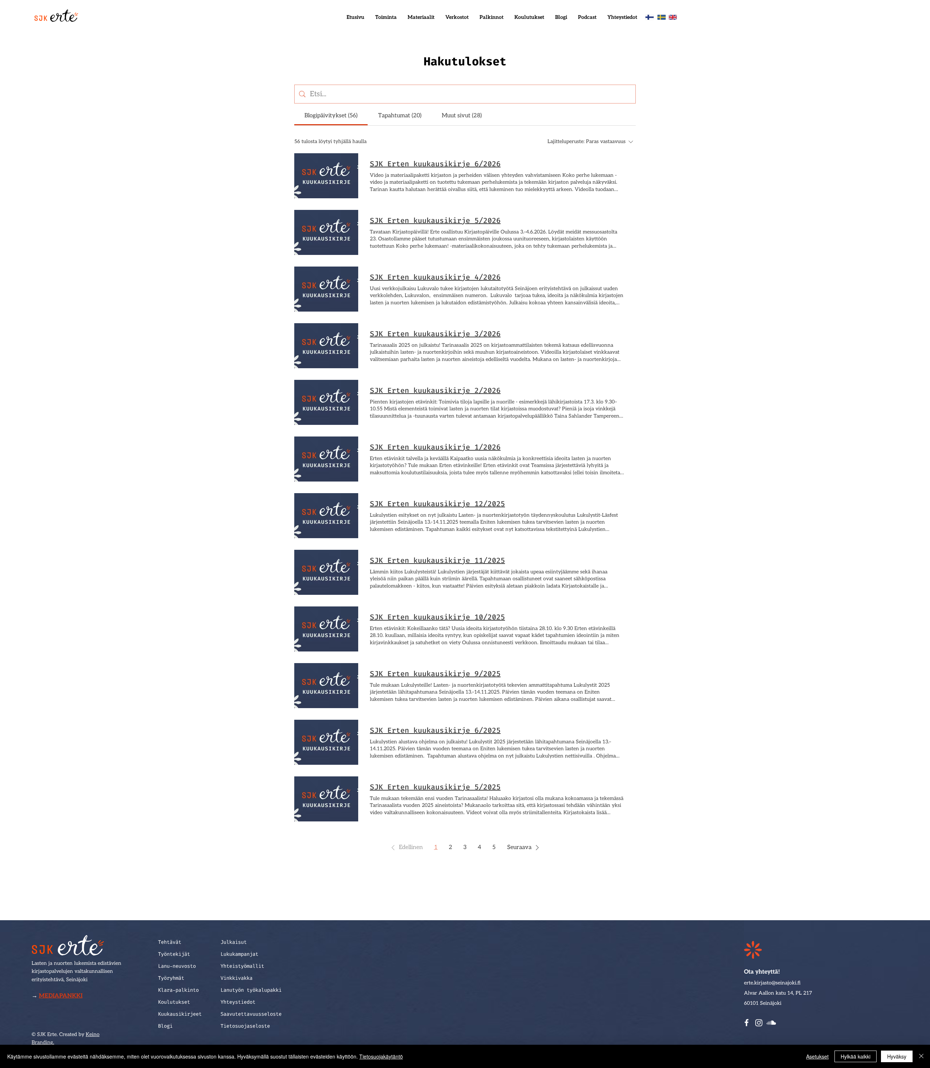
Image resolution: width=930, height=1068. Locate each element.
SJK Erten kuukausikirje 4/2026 (435, 277)
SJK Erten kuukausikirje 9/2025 (435, 673)
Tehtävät (169, 942)
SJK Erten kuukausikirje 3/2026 (435, 333)
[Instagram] (759, 1022)
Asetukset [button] (817, 1056)
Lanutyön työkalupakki (251, 990)
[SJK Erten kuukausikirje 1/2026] (326, 459)
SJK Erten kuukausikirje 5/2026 (435, 220)
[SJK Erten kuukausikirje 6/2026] (326, 175)
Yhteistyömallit (242, 966)
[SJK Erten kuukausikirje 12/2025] (326, 515)
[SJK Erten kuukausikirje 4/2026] (326, 289)
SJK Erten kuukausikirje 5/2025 (435, 787)
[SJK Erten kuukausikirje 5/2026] (326, 232)
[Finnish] (649, 17)
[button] (386, 17)
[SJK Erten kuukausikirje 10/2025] (326, 628)
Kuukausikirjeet (180, 1014)
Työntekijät (174, 954)
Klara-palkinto (178, 990)
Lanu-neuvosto (177, 966)
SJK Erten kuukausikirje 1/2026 (435, 447)
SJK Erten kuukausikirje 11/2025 (437, 560)
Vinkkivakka (236, 978)
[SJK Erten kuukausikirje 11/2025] (326, 572)
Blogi (165, 1026)
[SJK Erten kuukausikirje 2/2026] (326, 402)
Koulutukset (174, 1002)
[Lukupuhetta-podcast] (771, 1022)
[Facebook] (746, 1022)
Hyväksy (896, 1056)
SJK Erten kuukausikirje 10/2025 (437, 617)
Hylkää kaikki (855, 1056)
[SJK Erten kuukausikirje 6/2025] (326, 742)
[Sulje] (921, 1056)
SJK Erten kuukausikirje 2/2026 (435, 390)
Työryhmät (171, 978)
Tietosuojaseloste (245, 1026)
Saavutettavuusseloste (251, 1014)
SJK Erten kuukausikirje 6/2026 (435, 163)
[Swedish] (661, 17)
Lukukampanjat (239, 954)
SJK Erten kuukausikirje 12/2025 (437, 503)
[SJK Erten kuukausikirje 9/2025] (326, 685)
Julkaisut (234, 942)
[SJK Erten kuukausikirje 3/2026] (326, 345)
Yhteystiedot (238, 1002)
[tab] (331, 115)
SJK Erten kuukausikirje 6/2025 (435, 730)
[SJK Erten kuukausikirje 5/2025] (326, 798)
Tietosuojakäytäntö (381, 1056)
